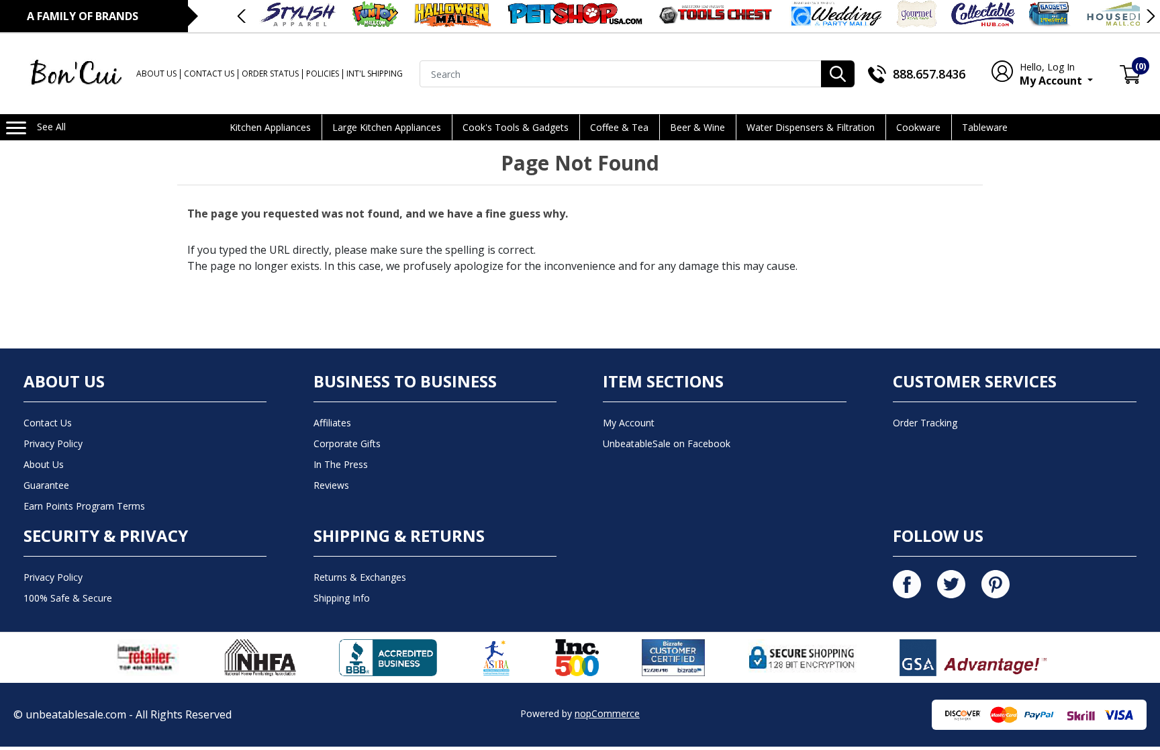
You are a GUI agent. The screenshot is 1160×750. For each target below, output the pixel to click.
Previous (242, 16)
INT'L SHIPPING (374, 73)
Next (1150, 16)
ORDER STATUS (270, 73)
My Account (1052, 74)
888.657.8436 (929, 74)
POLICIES (322, 73)
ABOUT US (156, 73)
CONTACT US (209, 73)
